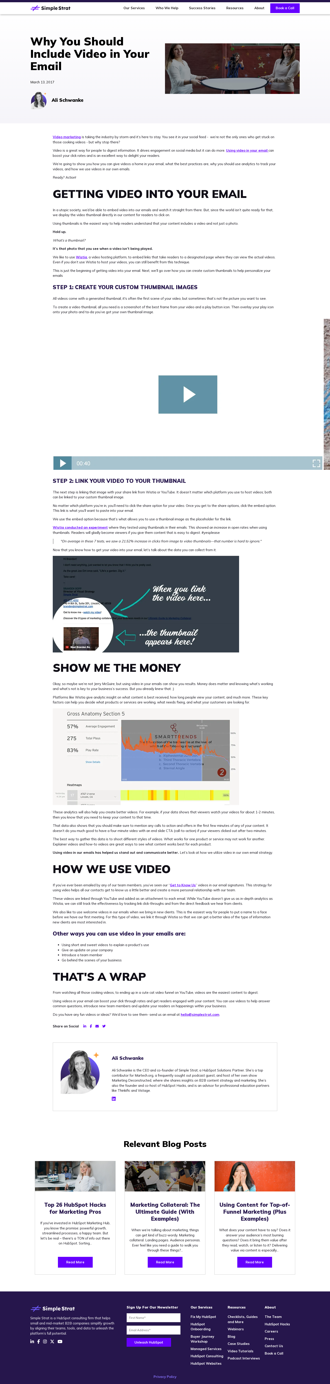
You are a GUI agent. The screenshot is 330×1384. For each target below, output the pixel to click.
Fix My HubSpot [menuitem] (203, 1317)
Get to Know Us (183, 885)
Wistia (81, 257)
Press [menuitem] (269, 1339)
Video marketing (67, 137)
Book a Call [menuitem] (274, 1353)
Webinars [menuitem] (236, 1329)
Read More (75, 1262)
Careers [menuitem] (271, 1331)
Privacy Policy (165, 1377)
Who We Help (167, 8)
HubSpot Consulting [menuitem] (207, 1356)
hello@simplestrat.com (200, 1014)
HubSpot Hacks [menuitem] (277, 1324)
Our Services (134, 8)
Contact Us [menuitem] (274, 1346)
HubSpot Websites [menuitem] (206, 1363)
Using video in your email (247, 150)
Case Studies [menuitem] (239, 1344)
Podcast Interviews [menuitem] (244, 1358)
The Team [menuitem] (273, 1317)
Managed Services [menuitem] (206, 1349)
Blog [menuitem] (231, 1336)
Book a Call (285, 8)
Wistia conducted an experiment (80, 527)
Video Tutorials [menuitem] (240, 1351)
